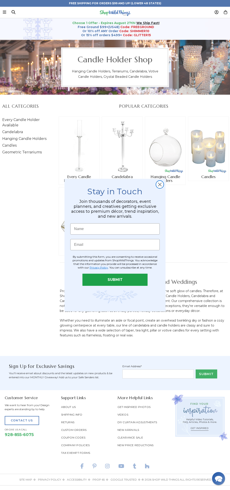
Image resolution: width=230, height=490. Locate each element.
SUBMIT (115, 279)
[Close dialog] (160, 184)
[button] (218, 478)
